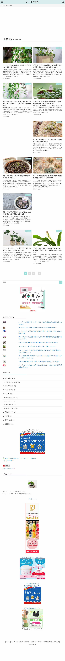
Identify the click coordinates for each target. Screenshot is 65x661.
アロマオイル (10, 378)
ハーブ (8, 394)
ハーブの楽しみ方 (12, 397)
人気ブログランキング (8, 468)
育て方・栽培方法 (12, 408)
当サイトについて (48, 641)
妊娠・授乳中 (10, 404)
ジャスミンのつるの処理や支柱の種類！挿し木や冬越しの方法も (38, 342)
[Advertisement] (32, 19)
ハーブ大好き (32, 2)
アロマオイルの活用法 (13, 382)
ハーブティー (10, 401)
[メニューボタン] (2, 2)
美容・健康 (9, 420)
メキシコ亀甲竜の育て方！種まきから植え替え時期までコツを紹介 (39, 361)
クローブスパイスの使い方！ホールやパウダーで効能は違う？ (37, 327)
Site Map (56, 641)
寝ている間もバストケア (31, 608)
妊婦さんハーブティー (36, 641)
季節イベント (10, 412)
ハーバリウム (10, 390)
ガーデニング (10, 386)
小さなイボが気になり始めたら (31, 557)
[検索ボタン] (63, 2)
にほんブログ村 (7, 460)
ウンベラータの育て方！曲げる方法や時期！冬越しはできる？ (37, 346)
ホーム (8, 641)
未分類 (8, 416)
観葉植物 (9, 424)
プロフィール (32, 499)
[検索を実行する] (60, 282)
